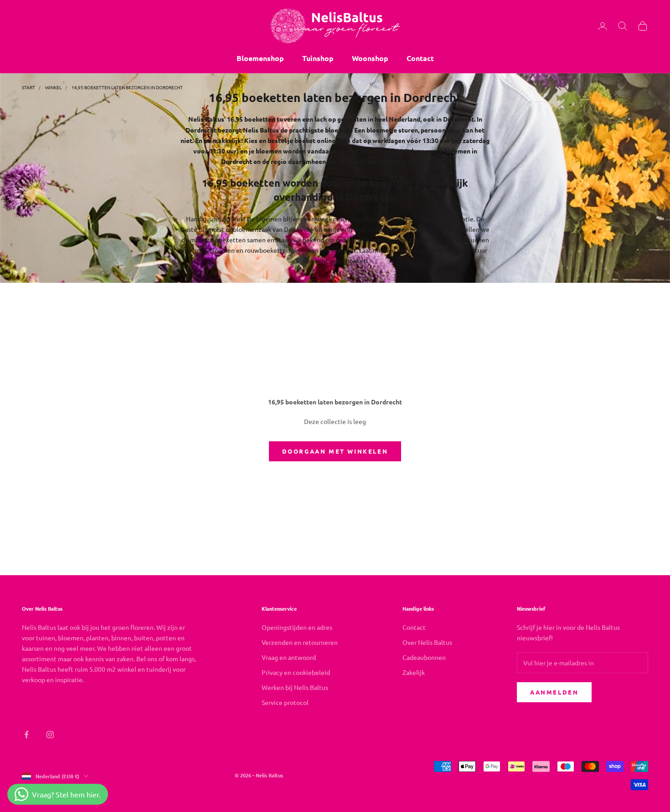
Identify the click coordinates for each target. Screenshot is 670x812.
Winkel (53, 87)
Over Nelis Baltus (427, 642)
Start (28, 87)
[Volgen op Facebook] (26, 734)
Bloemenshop (260, 58)
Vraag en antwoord (289, 657)
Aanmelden (554, 692)
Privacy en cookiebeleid (296, 672)
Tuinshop (318, 58)
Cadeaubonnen (424, 657)
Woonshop (370, 58)
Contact (420, 58)
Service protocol (285, 702)
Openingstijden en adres (297, 627)
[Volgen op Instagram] (50, 734)
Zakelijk (413, 672)
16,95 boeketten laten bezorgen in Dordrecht (127, 87)
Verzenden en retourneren (300, 642)
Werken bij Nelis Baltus (295, 687)
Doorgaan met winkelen (335, 451)
